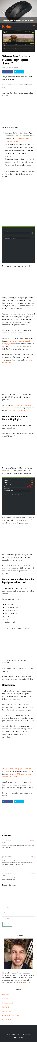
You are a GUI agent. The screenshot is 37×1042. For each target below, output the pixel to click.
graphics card (27, 588)
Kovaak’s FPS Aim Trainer (19, 411)
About (13, 1034)
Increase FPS (6, 999)
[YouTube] (19, 1037)
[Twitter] (17, 1037)
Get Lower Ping (7, 1011)
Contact (19, 1034)
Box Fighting (6, 1007)
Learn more (26, 982)
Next (32, 11)
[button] (34, 26)
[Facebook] (15, 1037)
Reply (32, 841)
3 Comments (14, 67)
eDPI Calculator (7, 1020)
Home (8, 1034)
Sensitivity (5, 994)
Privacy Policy (26, 1034)
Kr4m (6, 26)
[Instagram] (22, 1037)
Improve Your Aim (8, 1003)
